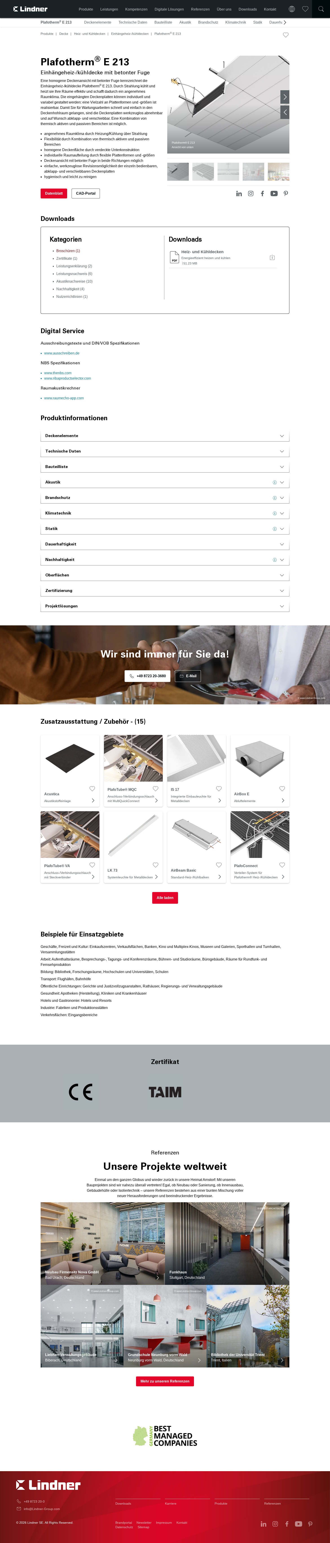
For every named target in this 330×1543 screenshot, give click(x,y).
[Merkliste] (305, 9)
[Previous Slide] (284, 112)
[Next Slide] (284, 97)
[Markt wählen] (292, 9)
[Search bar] (321, 9)
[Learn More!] (276, 482)
